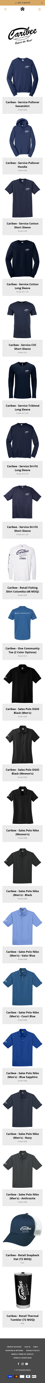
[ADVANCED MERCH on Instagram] (22, 1364)
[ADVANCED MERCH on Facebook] (18, 1364)
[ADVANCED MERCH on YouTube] (26, 1364)
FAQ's (35, 1347)
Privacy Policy (33, 1351)
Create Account (14, 1347)
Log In (27, 1347)
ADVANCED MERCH (25, 1370)
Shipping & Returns (14, 1351)
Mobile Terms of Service (22, 1354)
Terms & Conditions (22, 1358)
